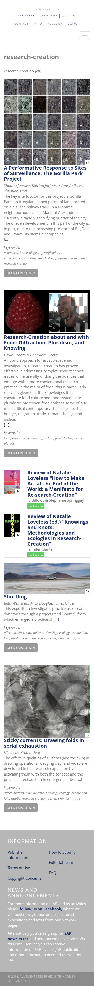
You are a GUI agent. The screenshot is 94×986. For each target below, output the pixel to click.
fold (6, 638)
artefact (18, 632)
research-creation (16, 263)
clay (28, 632)
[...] (6, 239)
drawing (51, 632)
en (87, 162)
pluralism (10, 443)
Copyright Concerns (24, 878)
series (52, 638)
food (7, 438)
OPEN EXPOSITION (21, 273)
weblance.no (19, 981)
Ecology (64, 632)
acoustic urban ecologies (21, 252)
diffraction (46, 438)
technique (73, 638)
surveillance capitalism (20, 258)
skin (61, 638)
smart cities (46, 258)
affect (8, 632)
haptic (15, 638)
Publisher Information (18, 855)
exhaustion (79, 632)
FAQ (52, 872)
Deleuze (38, 632)
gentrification (50, 252)
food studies (64, 438)
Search (74, 23)
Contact (21, 23)
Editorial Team (61, 862)
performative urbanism (71, 258)
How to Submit (62, 852)
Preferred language (38, 15)
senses (79, 438)
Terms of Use (19, 867)
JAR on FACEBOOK (48, 23)
